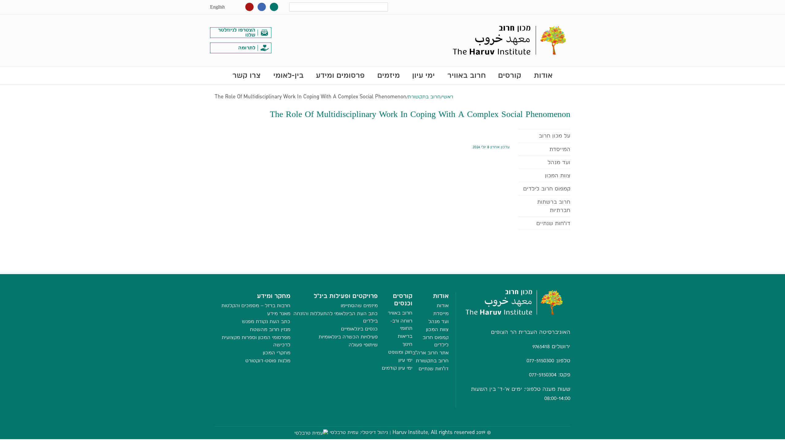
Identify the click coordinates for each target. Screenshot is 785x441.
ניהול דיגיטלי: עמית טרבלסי (359, 432)
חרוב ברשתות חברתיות (553, 205)
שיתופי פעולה (363, 345)
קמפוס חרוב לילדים (546, 188)
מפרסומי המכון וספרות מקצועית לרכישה (256, 341)
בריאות (405, 336)
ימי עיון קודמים (397, 368)
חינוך (407, 344)
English (217, 7)
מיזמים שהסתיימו (359, 305)
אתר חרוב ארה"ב (430, 353)
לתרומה (246, 48)
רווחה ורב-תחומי (401, 324)
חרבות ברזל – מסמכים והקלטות (255, 305)
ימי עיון (423, 75)
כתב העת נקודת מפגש (266, 321)
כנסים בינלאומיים (359, 329)
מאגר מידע (278, 313)
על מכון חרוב (554, 135)
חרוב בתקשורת (424, 97)
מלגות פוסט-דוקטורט (267, 361)
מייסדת (441, 313)
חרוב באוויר (466, 75)
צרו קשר (246, 75)
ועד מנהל (559, 162)
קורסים (509, 75)
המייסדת (560, 149)
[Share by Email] (392, 268)
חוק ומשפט (400, 352)
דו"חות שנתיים (553, 223)
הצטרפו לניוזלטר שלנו (236, 32)
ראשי (447, 97)
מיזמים (388, 75)
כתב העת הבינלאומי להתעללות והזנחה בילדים (335, 317)
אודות (543, 75)
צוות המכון (557, 175)
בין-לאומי (288, 75)
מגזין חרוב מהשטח (270, 329)
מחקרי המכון (276, 353)
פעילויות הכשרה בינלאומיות (348, 337)
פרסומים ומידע (340, 75)
